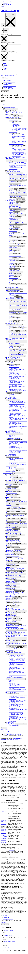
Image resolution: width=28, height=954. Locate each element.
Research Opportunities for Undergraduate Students (15, 452)
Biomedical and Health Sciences (16, 326)
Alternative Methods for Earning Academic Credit (16, 370)
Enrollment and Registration (12, 391)
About (4, 63)
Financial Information (11, 431)
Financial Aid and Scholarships (13, 432)
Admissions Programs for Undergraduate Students (15, 413)
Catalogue (6, 29)
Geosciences (9, 553)
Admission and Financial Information (14, 677)
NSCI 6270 (3, 821)
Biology (11, 212)
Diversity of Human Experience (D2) (17, 163)
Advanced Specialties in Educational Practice (16, 480)
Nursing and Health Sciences (12, 323)
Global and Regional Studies (15, 244)
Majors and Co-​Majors (11, 111)
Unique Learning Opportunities (13, 438)
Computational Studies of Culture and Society (16, 523)
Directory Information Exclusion (16, 376)
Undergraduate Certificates (15, 389)
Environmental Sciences (14, 343)
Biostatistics (9, 497)
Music (10, 259)
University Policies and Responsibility (17, 390)
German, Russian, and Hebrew (16, 242)
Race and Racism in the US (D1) (19, 154)
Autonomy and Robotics (11, 488)
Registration (12, 396)
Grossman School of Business (13, 287)
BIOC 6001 (3, 811)
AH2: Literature (15, 124)
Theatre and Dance (13, 278)
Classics (11, 218)
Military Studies (12, 446)
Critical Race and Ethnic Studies (16, 222)
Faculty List (12, 468)
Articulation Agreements (14, 422)
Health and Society (13, 247)
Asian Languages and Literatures (16, 207)
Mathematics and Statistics (15, 256)
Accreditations (12, 463)
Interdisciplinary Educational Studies (14, 569)
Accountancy (9, 479)
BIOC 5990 (3, 842)
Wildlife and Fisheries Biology (16, 354)
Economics (11, 225)
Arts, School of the (13, 206)
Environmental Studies (14, 228)
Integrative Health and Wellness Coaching (15, 568)
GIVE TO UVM (7, 80)
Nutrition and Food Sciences (15, 196)
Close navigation (4, 91)
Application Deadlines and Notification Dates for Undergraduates (18, 419)
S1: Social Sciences (16, 130)
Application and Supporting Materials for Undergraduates (17, 408)
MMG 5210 (3, 835)
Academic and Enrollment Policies (14, 652)
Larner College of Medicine (12, 358)
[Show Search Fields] (3, 25)
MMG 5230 (3, 838)
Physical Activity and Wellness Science (15, 609)
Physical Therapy (10, 612)
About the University (11, 455)
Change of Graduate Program (16, 655)
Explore (3, 104)
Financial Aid (12, 435)
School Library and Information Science (15, 628)
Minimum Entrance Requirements (16, 404)
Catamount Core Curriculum (12, 117)
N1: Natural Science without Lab (19, 128)
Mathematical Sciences (11, 582)
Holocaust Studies (13, 252)
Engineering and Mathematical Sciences (15, 298)
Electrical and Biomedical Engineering (18, 305)
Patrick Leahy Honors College (13, 357)
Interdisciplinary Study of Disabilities (14, 572)
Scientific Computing (11, 631)
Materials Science (10, 581)
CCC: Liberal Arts (13, 120)
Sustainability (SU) (16, 156)
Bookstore (5, 84)
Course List (11, 115)
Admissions (6, 64)
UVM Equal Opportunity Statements (17, 464)
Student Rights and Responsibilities (17, 386)
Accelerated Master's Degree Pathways (18, 441)
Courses (8, 114)
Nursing (11, 333)
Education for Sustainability (12, 540)
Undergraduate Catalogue (9, 107)
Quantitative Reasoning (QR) (15, 167)
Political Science (13, 267)
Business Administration (11, 498)
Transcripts (11, 387)
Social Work (12, 297)
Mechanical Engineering (14, 309)
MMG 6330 (3, 829)
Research (5, 67)
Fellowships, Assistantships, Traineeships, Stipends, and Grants (17, 686)
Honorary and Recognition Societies (17, 462)
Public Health (9, 624)
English (11, 226)
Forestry (11, 346)
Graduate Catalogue (7, 473)
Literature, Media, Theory (12, 578)
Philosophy (11, 263)
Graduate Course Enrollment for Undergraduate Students (16, 382)
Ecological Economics (11, 537)
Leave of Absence (13, 667)
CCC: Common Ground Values (16, 144)
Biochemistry (12, 181)
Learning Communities (14, 444)
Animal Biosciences (10, 485)
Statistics (8, 642)
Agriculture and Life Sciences (13, 171)
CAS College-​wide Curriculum (16, 213)
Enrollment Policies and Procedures (17, 662)
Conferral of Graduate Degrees (16, 656)
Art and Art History (13, 203)
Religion (11, 273)
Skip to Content (7, 1)
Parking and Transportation (9, 86)
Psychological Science (14, 270)
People (5, 32)
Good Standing (12, 380)
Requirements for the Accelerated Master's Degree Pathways (11, 739)
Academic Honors (13, 365)
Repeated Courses (13, 385)
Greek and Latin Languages (12, 556)
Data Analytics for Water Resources (14, 533)
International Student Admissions (16, 424)
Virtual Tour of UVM (8, 88)
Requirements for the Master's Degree (17, 700)
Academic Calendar (7, 83)
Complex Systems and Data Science (14, 520)
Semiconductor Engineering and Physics (15, 632)
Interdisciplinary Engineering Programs (18, 312)
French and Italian (13, 231)
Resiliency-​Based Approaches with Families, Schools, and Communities (16, 626)
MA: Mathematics (16, 126)
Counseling (8, 529)
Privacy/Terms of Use (8, 919)
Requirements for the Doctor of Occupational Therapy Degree (16, 712)
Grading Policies (13, 663)
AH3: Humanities (16, 125)
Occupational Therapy (11, 604)
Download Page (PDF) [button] (8, 935)
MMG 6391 (11, 850)
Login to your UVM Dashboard (8, 75)
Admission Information (11, 398)
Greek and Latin (10, 554)
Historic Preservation (11, 564)
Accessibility (6, 917)
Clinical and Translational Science (14, 510)
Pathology (8, 606)
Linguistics (11, 254)
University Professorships (15, 460)
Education (11, 295)
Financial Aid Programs (14, 684)
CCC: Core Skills (13, 132)
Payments (11, 688)
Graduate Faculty (10, 722)
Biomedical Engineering (11, 493)
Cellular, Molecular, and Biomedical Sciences (16, 501)
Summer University (7, 87)
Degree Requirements (11, 692)
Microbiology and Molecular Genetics (17, 192)
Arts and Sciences (10, 200)
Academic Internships (14, 367)
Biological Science (13, 182)
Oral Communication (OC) (18, 134)
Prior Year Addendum (14, 725)
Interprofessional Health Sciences (13, 575)
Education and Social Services (13, 290)
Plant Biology (12, 199)
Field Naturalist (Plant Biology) (13, 550)
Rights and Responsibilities (15, 671)
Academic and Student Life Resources (15, 691)
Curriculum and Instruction (12, 530)
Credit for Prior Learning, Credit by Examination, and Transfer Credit (17, 660)
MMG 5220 (4, 836)
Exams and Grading (13, 377)
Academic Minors (13, 368)
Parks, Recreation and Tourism (16, 347)
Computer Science (13, 219)
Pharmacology (9, 608)
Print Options (4, 727)
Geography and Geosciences (15, 239)
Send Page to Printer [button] (8, 930)
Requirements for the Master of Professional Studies (16, 705)
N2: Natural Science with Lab (19, 129)
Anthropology (12, 202)
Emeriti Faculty (12, 467)
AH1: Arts (14, 123)
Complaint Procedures (14, 373)
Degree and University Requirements (17, 374)
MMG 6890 (3, 820)
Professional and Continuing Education (18, 450)
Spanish (11, 276)
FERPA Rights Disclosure (15, 378)
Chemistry (11, 216)
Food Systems (12, 190)
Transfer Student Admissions (15, 423)
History (11, 250)
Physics (11, 264)
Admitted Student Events (9, 82)
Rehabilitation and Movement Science (17, 334)
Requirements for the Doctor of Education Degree (16, 707)
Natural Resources (10, 596)
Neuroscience (12, 260)
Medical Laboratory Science (12, 588)
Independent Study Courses (15, 384)
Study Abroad (12, 454)
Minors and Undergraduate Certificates (15, 112)
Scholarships (12, 436)
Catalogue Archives (10, 471)
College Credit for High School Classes (18, 421)
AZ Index (5, 3)
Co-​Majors (11, 372)
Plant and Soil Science (11, 615)
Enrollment (11, 394)
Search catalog (4, 34)
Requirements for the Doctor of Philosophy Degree (16, 715)
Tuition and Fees (13, 681)
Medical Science (10, 591)
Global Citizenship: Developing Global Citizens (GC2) (19, 150)
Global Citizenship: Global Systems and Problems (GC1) (18, 152)
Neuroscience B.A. (16, 262)
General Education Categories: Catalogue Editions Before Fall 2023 (15, 158)
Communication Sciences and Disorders (18, 329)
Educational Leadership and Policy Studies (16, 542)
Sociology (11, 275)
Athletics (5, 69)
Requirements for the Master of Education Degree (16, 702)
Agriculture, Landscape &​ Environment (18, 174)
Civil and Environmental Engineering (17, 301)
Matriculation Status (13, 405)
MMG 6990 (3, 824)
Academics (5, 65)
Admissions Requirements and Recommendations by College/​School (17, 402)
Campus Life (6, 68)
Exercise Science (10, 548)
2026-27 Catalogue (10, 10)
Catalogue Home (7, 4)
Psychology (9, 619)
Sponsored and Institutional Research (17, 689)
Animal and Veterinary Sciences (16, 178)
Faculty (8, 466)
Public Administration (11, 621)
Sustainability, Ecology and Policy (17, 350)
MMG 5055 (3, 840)
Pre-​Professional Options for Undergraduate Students (15, 448)
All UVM (5, 30)
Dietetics (8, 536)
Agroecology (9, 484)
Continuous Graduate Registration (17, 658)
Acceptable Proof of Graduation (16, 406)
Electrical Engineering (11, 545)
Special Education (10, 640)
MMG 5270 (3, 830)
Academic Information (11, 362)
